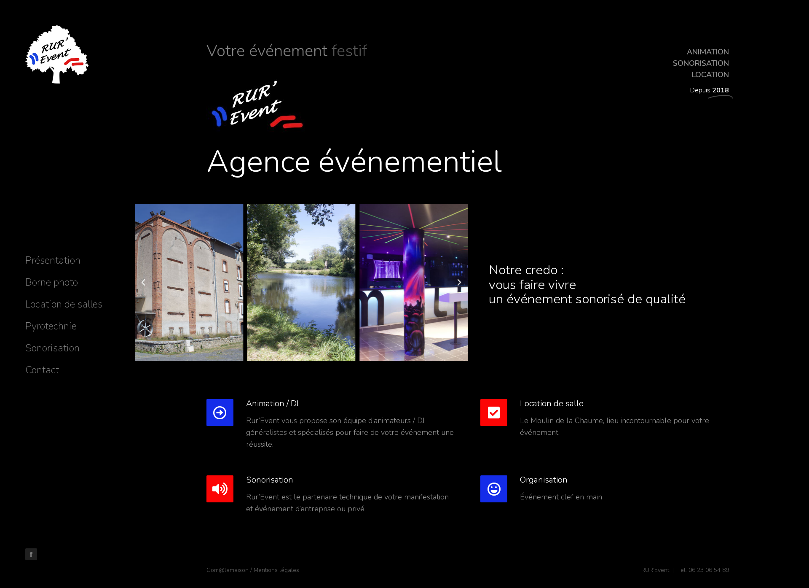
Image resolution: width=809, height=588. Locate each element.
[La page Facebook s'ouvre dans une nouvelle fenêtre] (31, 554)
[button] (143, 282)
